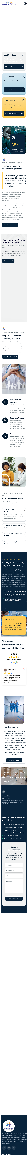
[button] (11, 316)
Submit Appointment (13, 898)
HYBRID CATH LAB (12, 287)
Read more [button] (6, 682)
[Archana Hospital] (9, 3)
